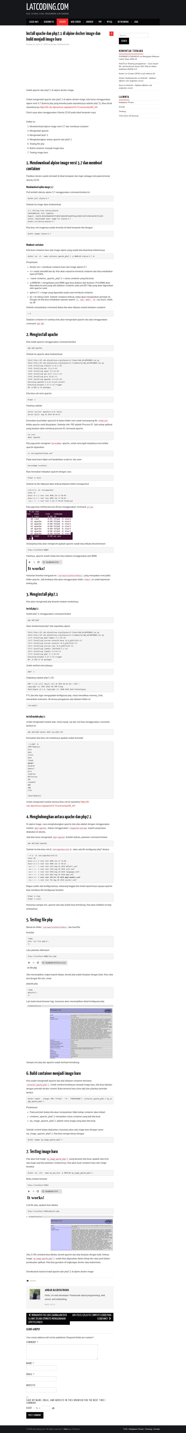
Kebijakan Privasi (126, 102)
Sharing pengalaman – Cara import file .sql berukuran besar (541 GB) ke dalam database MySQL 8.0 (138, 66)
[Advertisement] (69, 68)
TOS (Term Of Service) (129, 116)
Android (89, 22)
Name (30, 1363)
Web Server (76, 22)
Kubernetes (49, 22)
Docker (62, 22)
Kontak (122, 107)
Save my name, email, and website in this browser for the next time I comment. (66, 1401)
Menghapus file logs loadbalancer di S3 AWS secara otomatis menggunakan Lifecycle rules (47, 1319)
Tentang (122, 111)
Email (30, 1374)
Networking (123, 22)
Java (136, 22)
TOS (125, 1429)
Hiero (66, 1429)
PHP (100, 22)
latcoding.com (47, 7)
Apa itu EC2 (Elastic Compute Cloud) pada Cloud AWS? (91, 1317)
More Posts (50, 1305)
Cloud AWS (34, 22)
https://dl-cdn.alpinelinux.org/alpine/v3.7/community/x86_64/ (68, 107)
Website (30, 1385)
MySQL (109, 22)
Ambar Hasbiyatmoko (60, 44)
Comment (32, 1342)
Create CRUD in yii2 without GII (141, 73)
